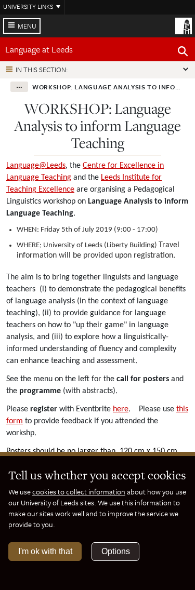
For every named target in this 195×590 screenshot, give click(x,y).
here (120, 409)
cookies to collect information (78, 491)
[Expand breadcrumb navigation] (19, 87)
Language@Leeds (36, 166)
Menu (27, 26)
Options (115, 551)
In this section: (42, 69)
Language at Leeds (39, 49)
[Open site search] (183, 53)
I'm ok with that (45, 551)
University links (28, 6)
